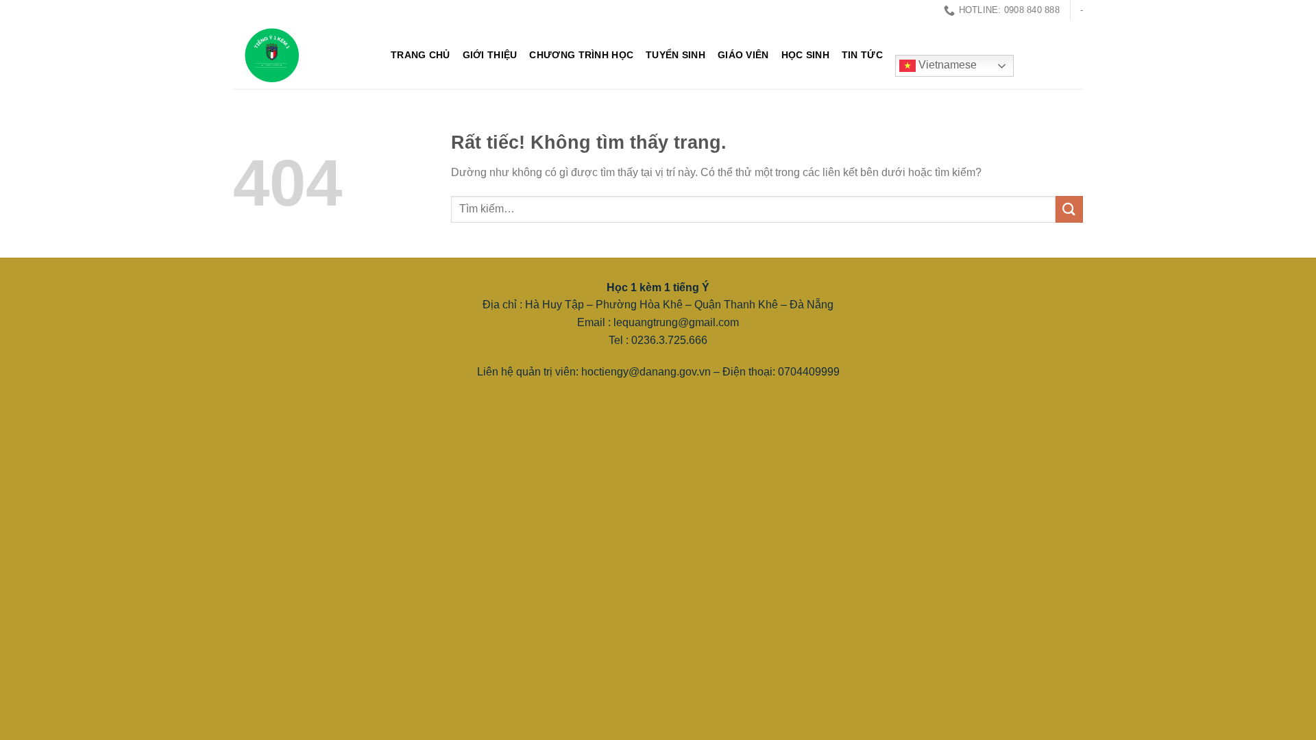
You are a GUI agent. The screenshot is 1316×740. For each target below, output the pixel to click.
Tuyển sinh (675, 54)
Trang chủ (420, 54)
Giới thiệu (490, 54)
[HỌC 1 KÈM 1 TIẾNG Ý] (301, 55)
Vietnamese (946, 65)
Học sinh (805, 54)
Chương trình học (581, 54)
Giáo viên (743, 54)
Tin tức (862, 54)
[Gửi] (1069, 209)
